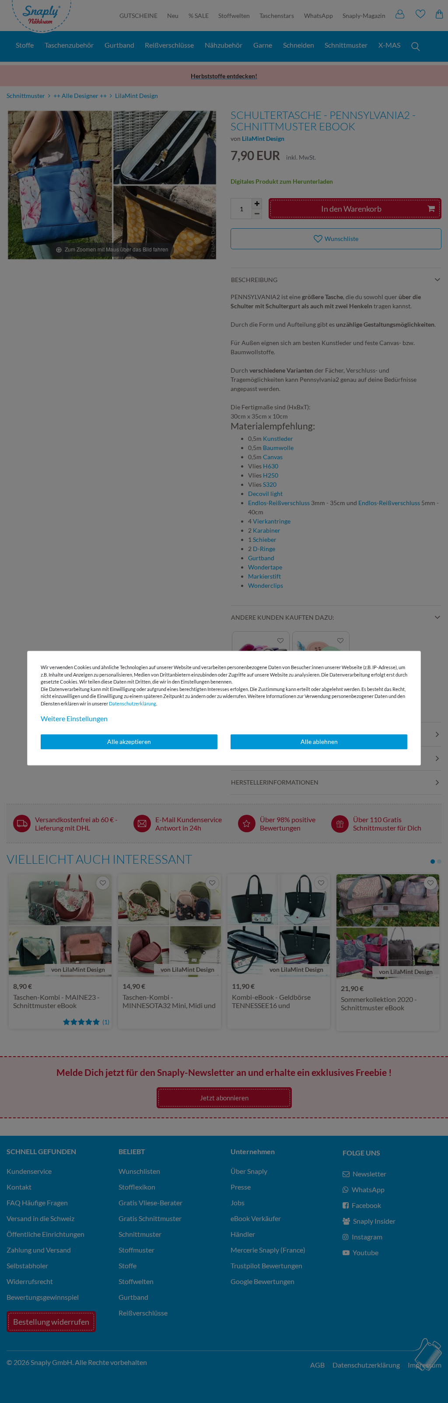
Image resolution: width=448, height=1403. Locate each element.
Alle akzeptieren (129, 741)
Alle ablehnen (319, 741)
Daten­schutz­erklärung (132, 703)
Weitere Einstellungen (74, 718)
